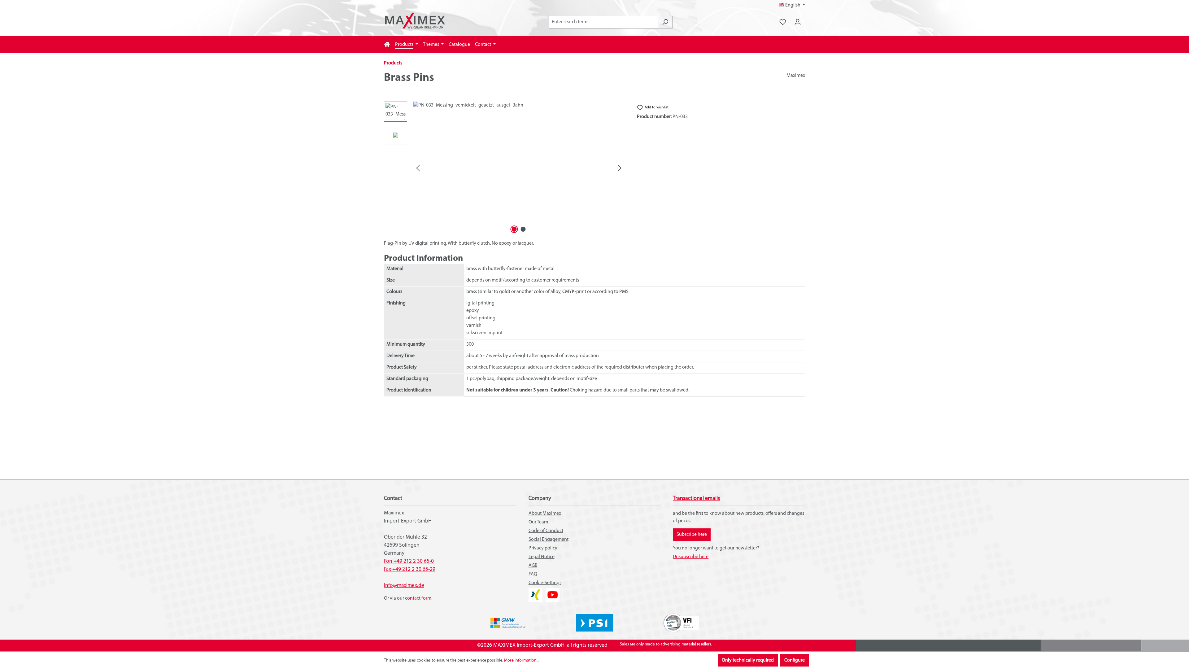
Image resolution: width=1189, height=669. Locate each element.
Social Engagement (548, 539)
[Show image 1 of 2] (514, 229)
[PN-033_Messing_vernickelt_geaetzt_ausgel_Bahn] (518, 168)
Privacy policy (543, 548)
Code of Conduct (546, 530)
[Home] (387, 45)
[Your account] (797, 22)
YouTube (553, 591)
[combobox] (603, 22)
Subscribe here (692, 534)
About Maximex (545, 513)
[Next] (619, 168)
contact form (418, 598)
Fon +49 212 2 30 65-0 (409, 561)
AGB (533, 565)
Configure (794, 660)
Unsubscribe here (690, 556)
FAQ (533, 574)
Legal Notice (542, 556)
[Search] (665, 22)
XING (534, 591)
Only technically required (748, 660)
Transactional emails (696, 498)
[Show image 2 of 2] (523, 229)
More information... (521, 660)
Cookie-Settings (545, 582)
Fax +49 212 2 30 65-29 (409, 569)
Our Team (538, 522)
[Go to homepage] (415, 20)
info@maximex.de (404, 585)
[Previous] (418, 168)
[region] (504, 168)
